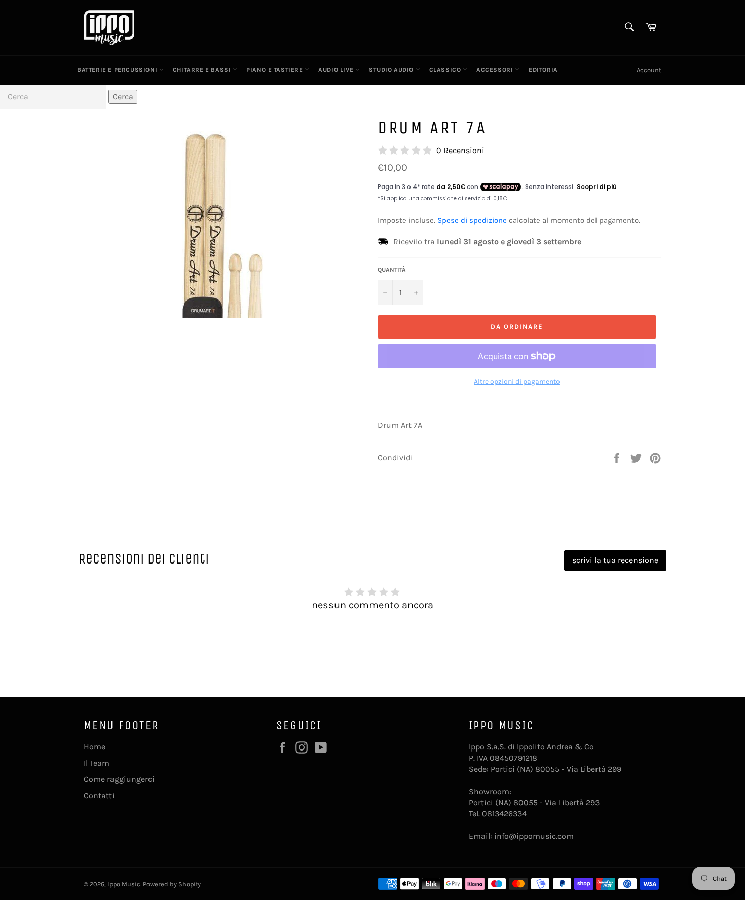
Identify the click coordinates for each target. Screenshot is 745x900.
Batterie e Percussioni (118, 69)
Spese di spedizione (472, 220)
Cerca (123, 96)
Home (94, 747)
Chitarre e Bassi (203, 69)
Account (649, 70)
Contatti (99, 795)
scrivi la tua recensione (615, 560)
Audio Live (336, 69)
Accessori (495, 69)
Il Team (96, 763)
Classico (446, 69)
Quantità (392, 269)
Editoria (543, 69)
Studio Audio (392, 69)
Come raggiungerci (119, 779)
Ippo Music (123, 884)
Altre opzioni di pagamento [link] (517, 381)
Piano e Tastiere (275, 69)
